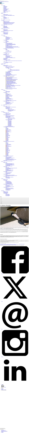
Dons (7, 1)
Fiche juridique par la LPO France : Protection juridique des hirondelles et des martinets (8, 244)
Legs (8, 1)
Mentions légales (2, 430)
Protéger (1, 202)
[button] (28, 199)
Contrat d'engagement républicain (4, 431)
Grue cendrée (1, 201)
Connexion (2, 432)
